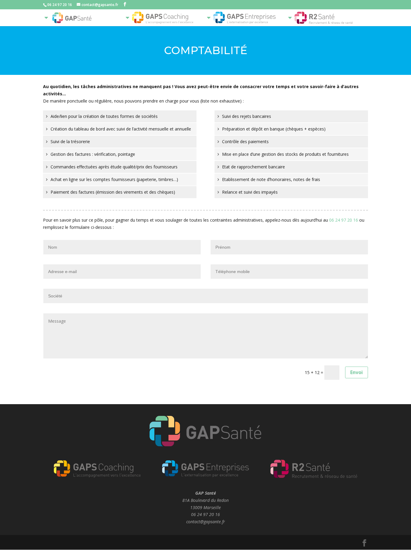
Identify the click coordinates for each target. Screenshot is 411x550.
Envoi (356, 372)
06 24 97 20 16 (343, 220)
